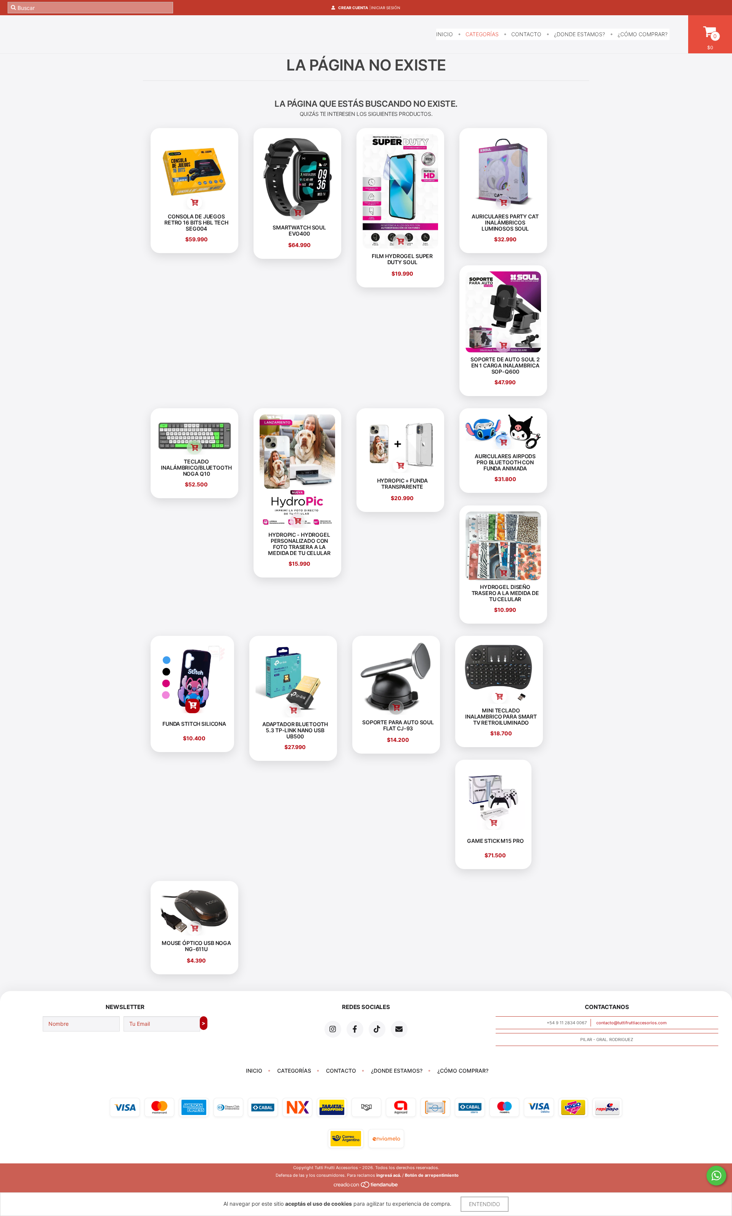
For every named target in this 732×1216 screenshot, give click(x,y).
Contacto (525, 34)
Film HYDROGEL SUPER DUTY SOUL (402, 259)
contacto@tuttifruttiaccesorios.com (631, 1022)
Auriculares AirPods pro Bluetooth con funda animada (505, 462)
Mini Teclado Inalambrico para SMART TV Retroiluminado (501, 716)
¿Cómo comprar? (642, 34)
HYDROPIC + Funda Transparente (402, 483)
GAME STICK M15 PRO (495, 840)
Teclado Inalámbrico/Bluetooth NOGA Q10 (196, 468)
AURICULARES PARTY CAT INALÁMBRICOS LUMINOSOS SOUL (505, 222)
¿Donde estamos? (578, 34)
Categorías (481, 34)
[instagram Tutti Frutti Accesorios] (332, 1029)
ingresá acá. (388, 1175)
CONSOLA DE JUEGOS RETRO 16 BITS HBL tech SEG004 (196, 222)
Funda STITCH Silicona (194, 723)
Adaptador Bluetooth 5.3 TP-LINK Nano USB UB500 (295, 730)
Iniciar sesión (385, 7)
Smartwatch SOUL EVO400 (299, 230)
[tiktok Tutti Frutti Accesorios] (377, 1029)
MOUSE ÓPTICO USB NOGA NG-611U (196, 946)
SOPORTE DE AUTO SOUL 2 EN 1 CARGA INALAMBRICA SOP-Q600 (505, 365)
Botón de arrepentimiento (432, 1175)
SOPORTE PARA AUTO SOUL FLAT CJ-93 (398, 725)
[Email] (399, 1029)
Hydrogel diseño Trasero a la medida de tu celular (505, 593)
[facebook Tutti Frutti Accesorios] (355, 1029)
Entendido (484, 1204)
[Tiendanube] (366, 1186)
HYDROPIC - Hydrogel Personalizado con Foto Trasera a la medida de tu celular (299, 543)
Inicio (444, 34)
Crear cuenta (353, 7)
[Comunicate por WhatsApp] (716, 1176)
